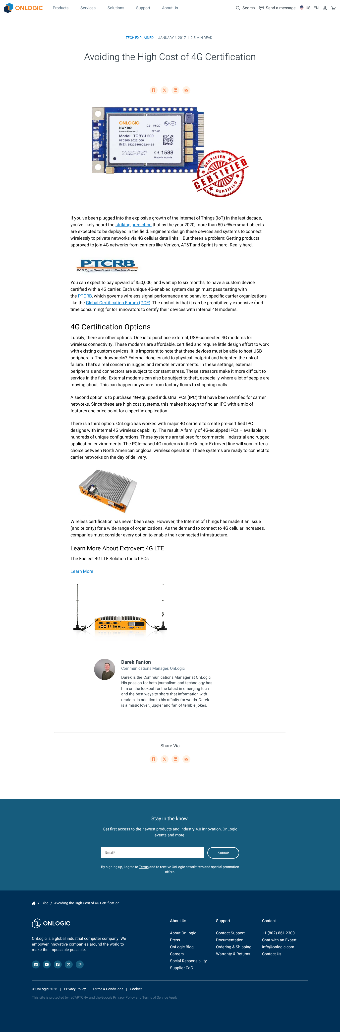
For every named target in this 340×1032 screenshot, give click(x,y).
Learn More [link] (81, 571)
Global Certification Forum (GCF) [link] (118, 302)
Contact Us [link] (271, 954)
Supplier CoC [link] (181, 968)
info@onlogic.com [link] (278, 947)
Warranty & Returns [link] (233, 954)
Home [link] (34, 903)
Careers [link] (177, 954)
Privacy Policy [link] (75, 989)
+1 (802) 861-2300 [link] (278, 933)
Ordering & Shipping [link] (233, 947)
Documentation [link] (229, 940)
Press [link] (175, 940)
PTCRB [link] (85, 296)
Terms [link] (144, 867)
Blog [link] (45, 903)
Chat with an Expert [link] (279, 940)
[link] (23, 8)
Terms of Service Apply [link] (159, 997)
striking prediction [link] (133, 224)
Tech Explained (140, 37)
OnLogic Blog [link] (182, 947)
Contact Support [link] (230, 933)
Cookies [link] (136, 989)
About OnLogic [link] (183, 933)
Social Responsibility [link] (188, 961)
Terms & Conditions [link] (108, 989)
